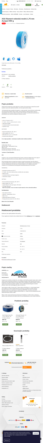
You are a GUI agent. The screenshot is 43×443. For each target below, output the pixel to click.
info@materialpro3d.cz (17, 363)
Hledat (28, 5)
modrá (21, 233)
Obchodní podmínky (5, 375)
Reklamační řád (5, 379)
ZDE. (9, 436)
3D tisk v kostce (26, 379)
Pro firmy (3, 1)
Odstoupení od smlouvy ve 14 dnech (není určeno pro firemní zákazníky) (32, 391)
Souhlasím (36, 433)
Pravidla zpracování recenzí (7, 384)
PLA (31, 283)
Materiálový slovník (26, 377)
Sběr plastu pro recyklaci (6, 400)
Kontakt (24, 384)
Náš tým (25, 367)
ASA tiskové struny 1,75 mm (25, 225)
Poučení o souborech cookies (7, 382)
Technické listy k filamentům (28, 381)
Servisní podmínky (5, 386)
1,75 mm (21, 238)
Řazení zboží (25, 386)
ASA (14, 285)
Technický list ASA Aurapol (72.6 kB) (9, 259)
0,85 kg (21, 236)
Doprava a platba (5, 377)
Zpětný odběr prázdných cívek (7, 402)
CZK (36, 1)
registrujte (37, 216)
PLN (40, 1)
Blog (7, 1)
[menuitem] (3, 8)
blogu (39, 96)
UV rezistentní (22, 241)
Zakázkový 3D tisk (5, 404)
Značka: (12, 76)
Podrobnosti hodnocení (20, 23)
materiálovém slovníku (30, 97)
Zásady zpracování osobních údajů (8, 381)
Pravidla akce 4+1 (5, 388)
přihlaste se (29, 216)
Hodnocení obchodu (26, 382)
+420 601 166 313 (31, 362)
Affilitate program (26, 388)
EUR (38, 1)
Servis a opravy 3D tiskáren (7, 406)
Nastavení (7, 440)
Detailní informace (21, 65)
